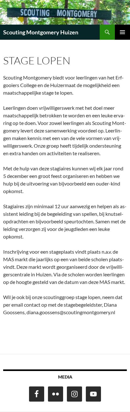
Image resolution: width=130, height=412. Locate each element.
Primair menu (122, 32)
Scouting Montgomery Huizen (40, 32)
